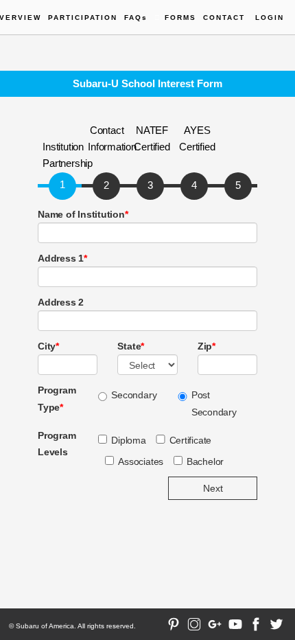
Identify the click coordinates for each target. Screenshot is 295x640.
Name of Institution (83, 214)
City (48, 346)
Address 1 (62, 258)
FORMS (180, 17)
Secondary (133, 394)
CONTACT (224, 17)
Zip (206, 346)
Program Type (56, 398)
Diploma (128, 440)
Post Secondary (214, 403)
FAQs (136, 17)
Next (213, 488)
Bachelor (205, 461)
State (130, 346)
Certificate (190, 440)
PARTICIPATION (82, 17)
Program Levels (56, 443)
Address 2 (61, 302)
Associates (140, 461)
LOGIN (269, 17)
